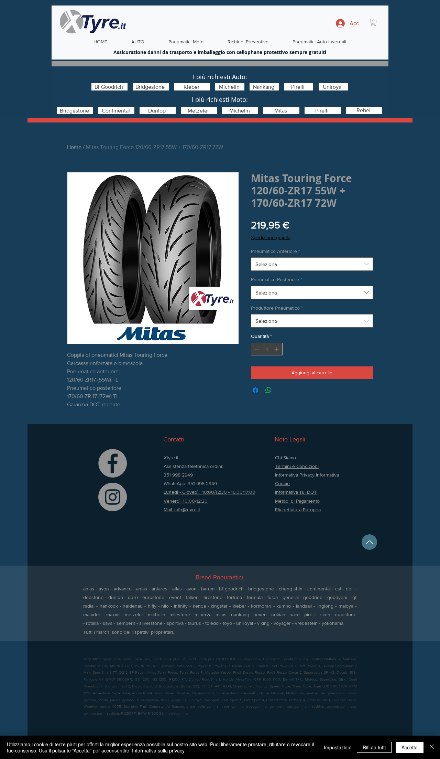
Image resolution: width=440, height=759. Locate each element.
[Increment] (277, 349)
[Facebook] (112, 463)
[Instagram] (112, 497)
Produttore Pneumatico (277, 308)
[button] (373, 22)
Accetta (410, 747)
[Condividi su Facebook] (255, 390)
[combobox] (312, 264)
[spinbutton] (267, 349)
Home (74, 147)
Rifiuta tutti (374, 747)
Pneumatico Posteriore (276, 279)
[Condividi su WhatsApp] (268, 390)
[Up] (369, 542)
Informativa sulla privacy (158, 750)
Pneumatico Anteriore (275, 251)
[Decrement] (256, 349)
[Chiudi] (432, 747)
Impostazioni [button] (337, 747)
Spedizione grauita (270, 237)
